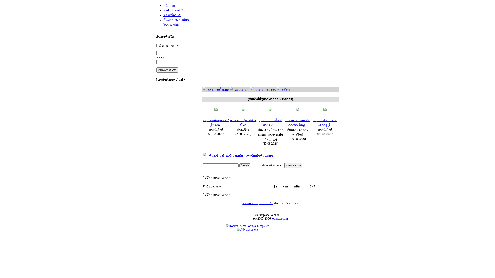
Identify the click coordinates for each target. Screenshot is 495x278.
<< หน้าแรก (250, 203)
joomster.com (279, 218)
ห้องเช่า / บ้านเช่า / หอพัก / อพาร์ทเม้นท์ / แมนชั (241, 155)
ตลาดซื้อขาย (172, 15)
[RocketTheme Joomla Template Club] (247, 226)
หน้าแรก (169, 5)
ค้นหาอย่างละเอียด (176, 20)
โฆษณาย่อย (171, 24)
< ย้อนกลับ (266, 203)
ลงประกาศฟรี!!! (174, 10)
